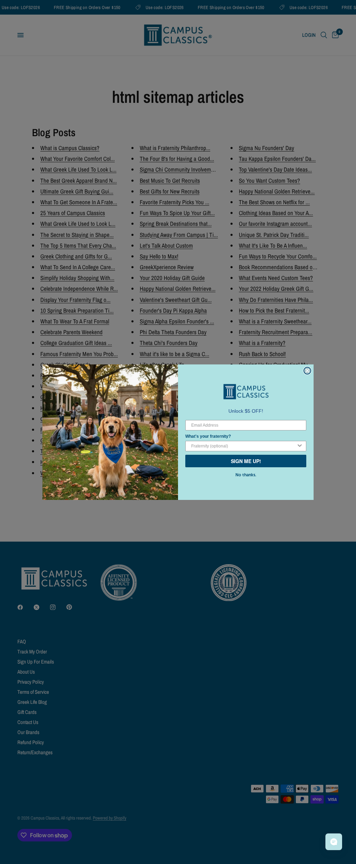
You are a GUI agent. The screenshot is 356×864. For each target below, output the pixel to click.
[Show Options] (299, 446)
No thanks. (245, 474)
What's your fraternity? (208, 436)
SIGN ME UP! (246, 461)
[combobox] (243, 446)
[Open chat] (333, 841)
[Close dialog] (307, 370)
